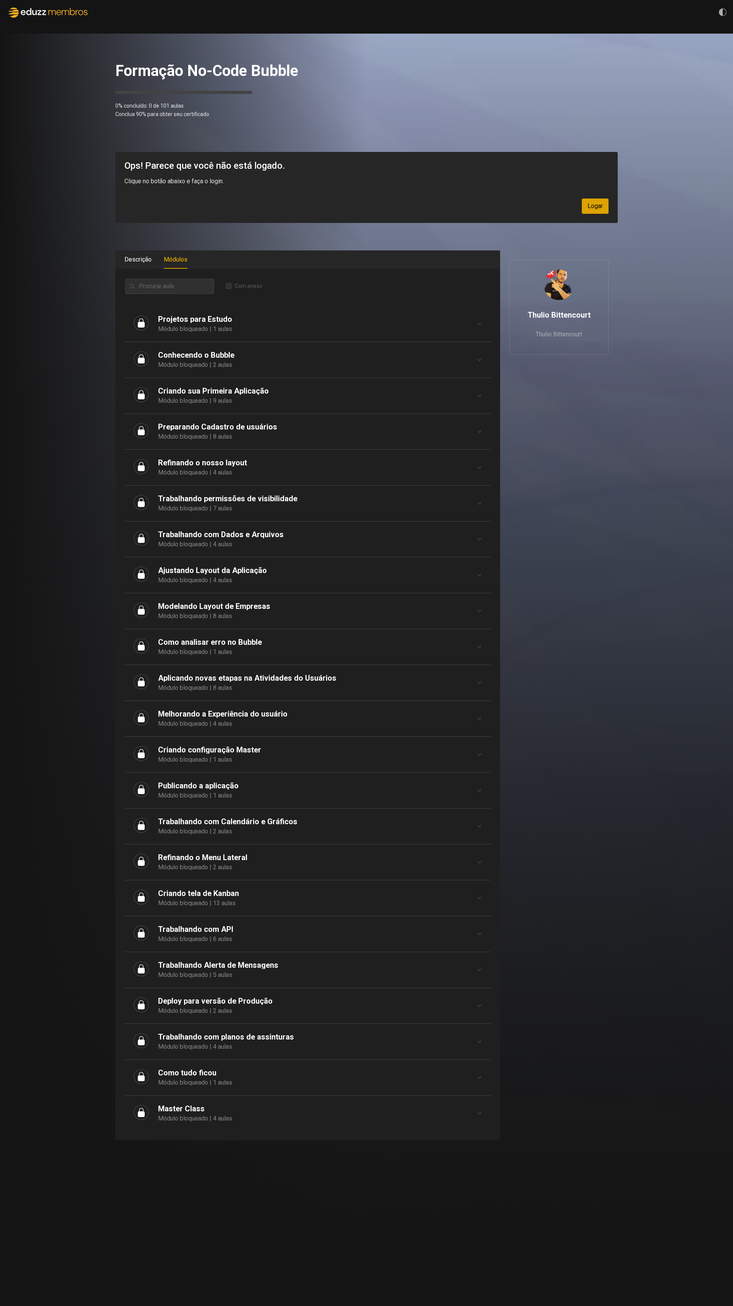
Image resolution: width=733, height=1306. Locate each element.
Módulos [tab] (175, 259)
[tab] (307, 324)
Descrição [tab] (138, 259)
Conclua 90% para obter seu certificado (162, 114)
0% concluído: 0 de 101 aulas (149, 106)
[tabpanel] (307, 704)
